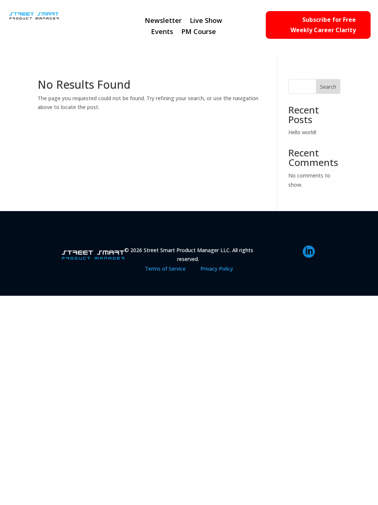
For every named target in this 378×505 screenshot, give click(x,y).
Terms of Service (165, 268)
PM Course (198, 32)
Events (162, 32)
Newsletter (163, 21)
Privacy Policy (216, 268)
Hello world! (302, 132)
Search (328, 86)
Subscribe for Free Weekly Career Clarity (323, 25)
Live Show (206, 21)
